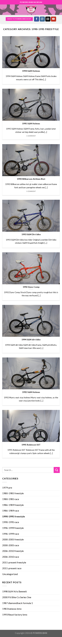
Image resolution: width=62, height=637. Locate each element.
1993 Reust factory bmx (14, 614)
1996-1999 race (10, 533)
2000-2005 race (10, 545)
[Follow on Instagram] (42, 19)
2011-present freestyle (14, 562)
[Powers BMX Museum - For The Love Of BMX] (31, 9)
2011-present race (11, 568)
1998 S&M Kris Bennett (14, 591)
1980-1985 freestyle (13, 493)
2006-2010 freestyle (13, 550)
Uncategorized (10, 574)
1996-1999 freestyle (13, 527)
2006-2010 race (10, 556)
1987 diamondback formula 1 (17, 603)
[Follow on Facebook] (36, 19)
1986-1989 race (10, 510)
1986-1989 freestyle (13, 504)
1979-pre (7, 487)
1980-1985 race (10, 499)
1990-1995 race (10, 522)
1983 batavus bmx (12, 608)
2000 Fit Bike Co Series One (16, 597)
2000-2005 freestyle (13, 539)
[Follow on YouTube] (53, 19)
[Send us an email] (47, 19)
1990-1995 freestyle (13, 516)
